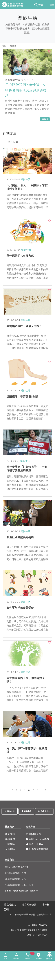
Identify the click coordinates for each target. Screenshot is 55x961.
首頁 (4, 46)
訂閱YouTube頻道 (38, 848)
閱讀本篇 (45, 119)
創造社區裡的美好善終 (20, 537)
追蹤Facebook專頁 (38, 839)
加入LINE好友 (36, 844)
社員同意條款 (29, 904)
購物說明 (10, 811)
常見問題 (10, 834)
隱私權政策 (10, 904)
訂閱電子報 (34, 834)
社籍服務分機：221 (15, 873)
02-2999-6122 (16, 867)
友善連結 (10, 848)
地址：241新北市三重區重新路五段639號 (29, 930)
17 (46, 790)
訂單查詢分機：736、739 (19, 884)
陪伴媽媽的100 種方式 (20, 255)
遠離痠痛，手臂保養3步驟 (22, 396)
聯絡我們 (10, 839)
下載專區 (10, 844)
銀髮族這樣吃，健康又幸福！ (24, 326)
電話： (8, 867)
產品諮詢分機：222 (15, 878)
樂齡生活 (13, 46)
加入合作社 (45, 811)
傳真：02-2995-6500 (37, 935)
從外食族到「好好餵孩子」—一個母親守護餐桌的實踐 (27, 468)
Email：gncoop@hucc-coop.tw (21, 890)
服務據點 (27, 811)
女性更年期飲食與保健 (20, 607)
